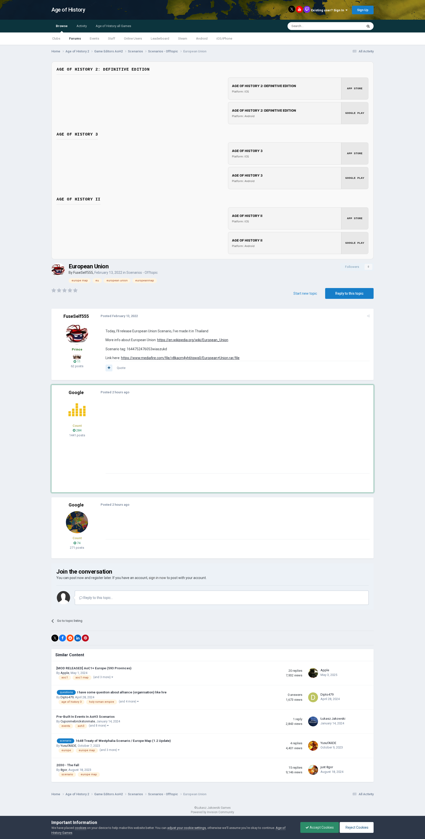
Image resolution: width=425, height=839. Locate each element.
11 (78, 361)
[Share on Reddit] (70, 638)
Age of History (68, 10)
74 (78, 543)
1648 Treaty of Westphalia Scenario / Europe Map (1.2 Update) (123, 741)
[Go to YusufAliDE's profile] (313, 746)
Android (202, 38)
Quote (121, 368)
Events (94, 38)
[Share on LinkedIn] (77, 638)
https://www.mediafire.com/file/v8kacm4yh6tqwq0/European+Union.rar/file (180, 358)
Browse (62, 26)
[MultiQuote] (109, 368)
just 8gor (326, 767)
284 (78, 430)
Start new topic (305, 293)
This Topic (349, 26)
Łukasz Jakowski (332, 718)
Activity (81, 26)
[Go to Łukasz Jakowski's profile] (313, 721)
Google (76, 392)
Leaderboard (160, 38)
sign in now (157, 578)
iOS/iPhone (224, 38)
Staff (111, 38)
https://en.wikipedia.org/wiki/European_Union (192, 340)
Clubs (56, 38)
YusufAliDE (68, 745)
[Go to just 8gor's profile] (313, 770)
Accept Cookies (321, 827)
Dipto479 (67, 697)
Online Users (133, 38)
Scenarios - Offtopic (142, 273)
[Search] (368, 26)
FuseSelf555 (83, 273)
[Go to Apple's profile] (313, 673)
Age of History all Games (113, 26)
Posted (119, 316)
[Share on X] (54, 638)
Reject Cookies (356, 827)
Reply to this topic (349, 293)
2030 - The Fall (67, 765)
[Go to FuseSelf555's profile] (58, 269)
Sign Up (362, 10)
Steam (182, 38)
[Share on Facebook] (62, 638)
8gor (64, 770)
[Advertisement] (195, 438)
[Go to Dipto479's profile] (313, 697)
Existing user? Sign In (328, 10)
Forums (75, 38)
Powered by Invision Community (212, 812)
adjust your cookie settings (186, 828)
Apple (65, 673)
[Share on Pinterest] (85, 638)
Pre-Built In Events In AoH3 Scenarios (85, 716)
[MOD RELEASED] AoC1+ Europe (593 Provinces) (93, 668)
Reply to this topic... (98, 598)
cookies (80, 828)
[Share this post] (368, 316)
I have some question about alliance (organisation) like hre (122, 692)
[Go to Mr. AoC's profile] (77, 410)
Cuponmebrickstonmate (78, 721)
